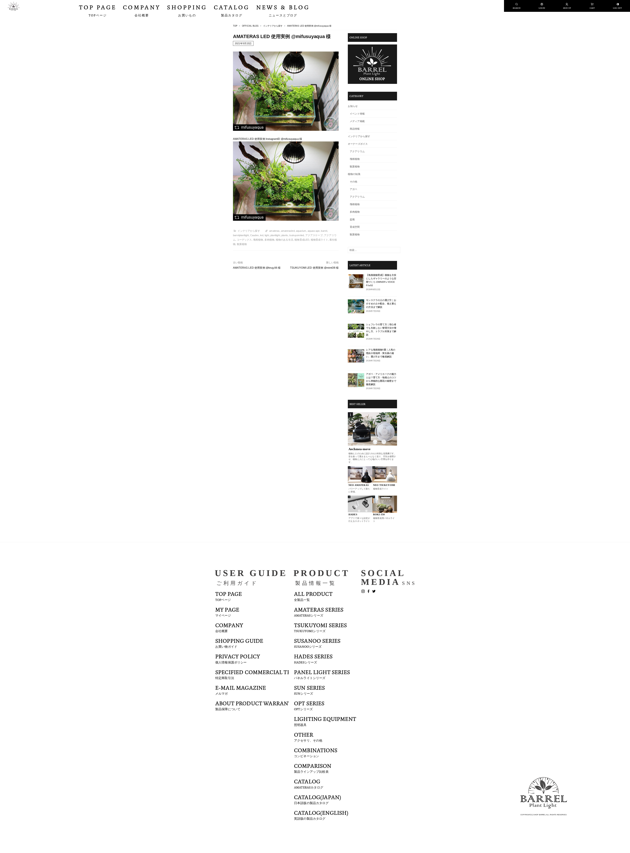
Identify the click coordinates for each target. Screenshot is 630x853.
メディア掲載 (357, 121)
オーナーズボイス (358, 143)
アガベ (353, 189)
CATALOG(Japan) (317, 799)
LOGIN (542, 8)
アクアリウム (357, 151)
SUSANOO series (317, 643)
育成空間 (355, 226)
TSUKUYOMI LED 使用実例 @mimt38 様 (314, 267)
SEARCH (516, 8)
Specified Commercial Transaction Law (276, 674)
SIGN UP (567, 8)
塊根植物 (258, 239)
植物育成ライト (319, 239)
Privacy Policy (237, 658)
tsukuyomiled (296, 235)
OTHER (308, 736)
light (267, 235)
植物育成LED (301, 239)
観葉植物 (242, 244)
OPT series (309, 705)
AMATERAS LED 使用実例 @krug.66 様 (257, 267)
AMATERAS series (318, 611)
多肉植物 (269, 239)
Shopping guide (239, 643)
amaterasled (288, 230)
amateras (274, 230)
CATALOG (308, 783)
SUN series (309, 689)
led (261, 235)
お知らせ (353, 106)
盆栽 (352, 219)
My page (227, 611)
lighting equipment (325, 721)
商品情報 (355, 128)
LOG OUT (617, 8)
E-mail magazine (240, 689)
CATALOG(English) (321, 815)
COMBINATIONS (315, 752)
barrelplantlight (241, 235)
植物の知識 (354, 174)
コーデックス (244, 239)
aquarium (301, 230)
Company (229, 627)
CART (592, 8)
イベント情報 (357, 113)
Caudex (254, 235)
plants (284, 235)
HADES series (313, 658)
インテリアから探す (249, 230)
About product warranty (255, 705)
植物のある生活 (284, 239)
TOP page (228, 596)
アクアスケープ (314, 235)
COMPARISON (312, 768)
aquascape (314, 230)
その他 (353, 181)
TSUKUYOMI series (320, 627)
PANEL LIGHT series (322, 674)
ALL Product (313, 596)
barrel (324, 230)
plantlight (275, 235)
